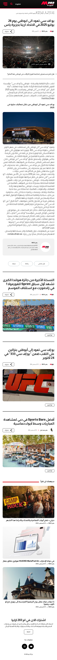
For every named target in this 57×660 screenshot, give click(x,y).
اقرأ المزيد (49, 335)
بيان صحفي (41, 263)
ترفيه (14, 263)
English (18, 4)
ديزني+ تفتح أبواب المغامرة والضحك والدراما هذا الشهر (30, 520)
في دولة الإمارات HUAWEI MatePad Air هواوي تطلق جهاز (28, 561)
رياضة (27, 263)
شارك (7, 31)
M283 (43, 31)
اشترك (28, 631)
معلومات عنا (29, 640)
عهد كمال (42, 430)
